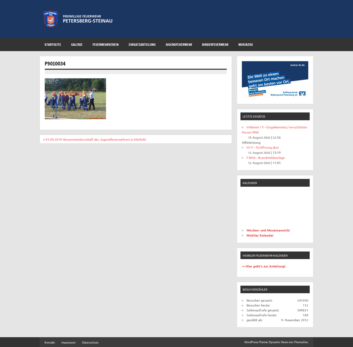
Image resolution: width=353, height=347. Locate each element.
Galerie (77, 44)
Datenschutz (90, 342)
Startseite (53, 44)
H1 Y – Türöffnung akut (263, 147)
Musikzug (245, 44)
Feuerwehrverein (106, 44)
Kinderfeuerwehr (215, 44)
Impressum (68, 342)
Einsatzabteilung (142, 44)
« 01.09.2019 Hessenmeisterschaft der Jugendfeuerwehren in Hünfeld (94, 139)
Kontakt (50, 342)
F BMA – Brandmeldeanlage (266, 157)
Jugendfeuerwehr (179, 44)
